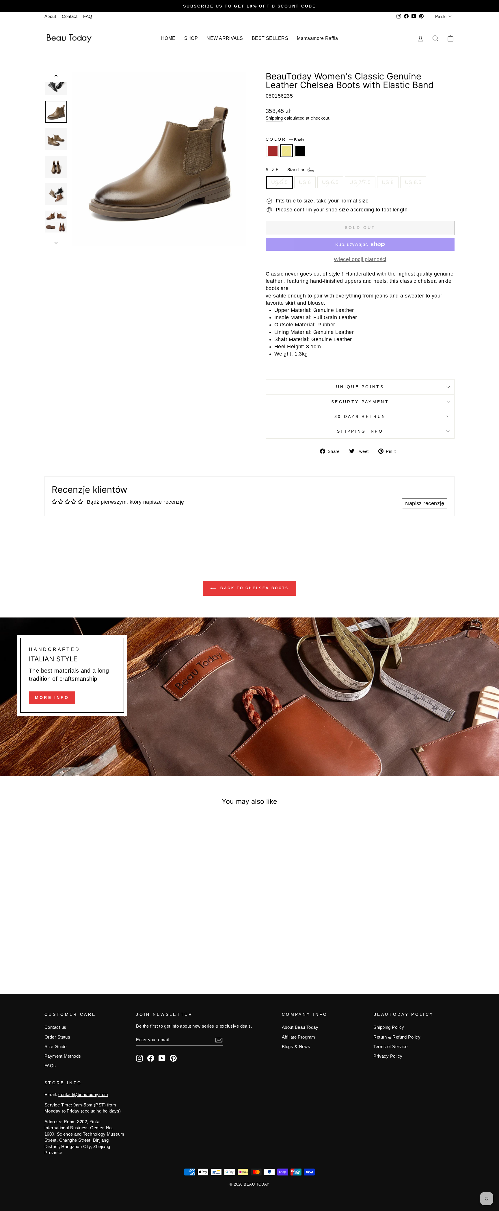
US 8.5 (413, 182)
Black (300, 151)
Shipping (274, 118)
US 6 (305, 182)
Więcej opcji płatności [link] (360, 259)
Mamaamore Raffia (317, 38)
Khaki (286, 151)
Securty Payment (360, 401)
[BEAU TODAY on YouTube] (162, 1058)
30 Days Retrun (360, 416)
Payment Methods (62, 1056)
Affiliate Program (298, 1037)
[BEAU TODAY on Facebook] (150, 1058)
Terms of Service (390, 1046)
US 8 (388, 182)
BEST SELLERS (270, 38)
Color (285, 139)
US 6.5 (330, 182)
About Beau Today (300, 1027)
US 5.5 (279, 182)
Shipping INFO (360, 431)
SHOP (191, 38)
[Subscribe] (219, 1039)
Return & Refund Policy (396, 1037)
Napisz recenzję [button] (424, 503)
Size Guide (55, 1046)
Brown (272, 151)
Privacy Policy (387, 1056)
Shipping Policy (388, 1027)
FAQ (87, 16)
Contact (69, 16)
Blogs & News (296, 1046)
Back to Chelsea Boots (253, 588)
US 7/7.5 (360, 182)
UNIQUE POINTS (360, 386)
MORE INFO (52, 697)
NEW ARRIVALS (224, 38)
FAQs (50, 1065)
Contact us (55, 1027)
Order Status (57, 1037)
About (50, 16)
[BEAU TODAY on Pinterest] (173, 1058)
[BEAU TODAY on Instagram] (139, 1058)
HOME (168, 38)
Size (286, 169)
